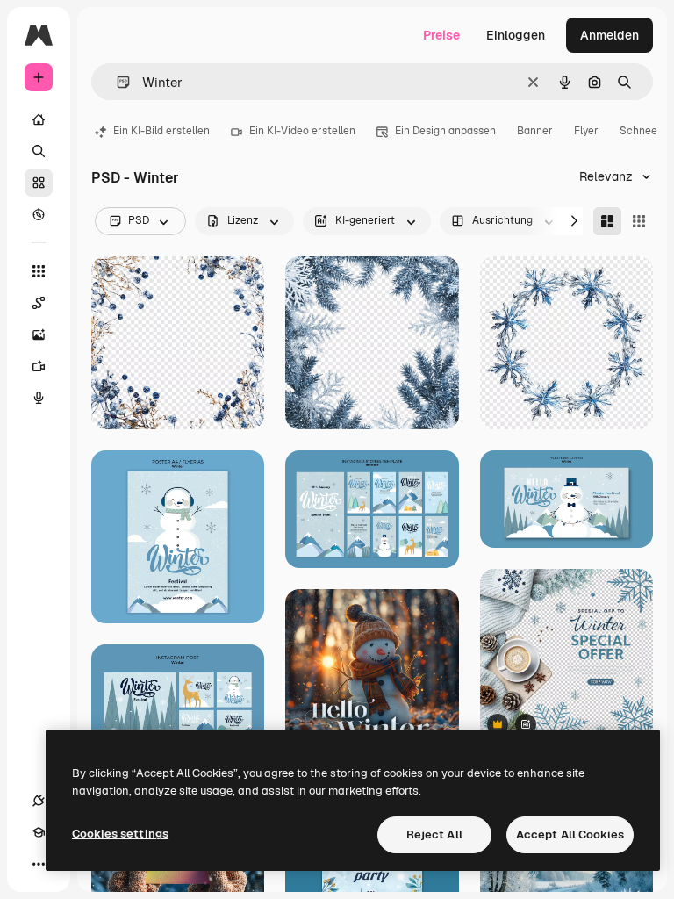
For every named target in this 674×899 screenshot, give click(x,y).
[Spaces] (39, 303)
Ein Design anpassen (445, 131)
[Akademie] (39, 832)
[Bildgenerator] (39, 334)
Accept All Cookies (570, 834)
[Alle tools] (39, 271)
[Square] (639, 221)
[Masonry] (607, 221)
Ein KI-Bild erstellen (161, 131)
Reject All (434, 834)
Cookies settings (120, 833)
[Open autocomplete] (116, 82)
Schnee (638, 131)
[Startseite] (39, 119)
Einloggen (515, 35)
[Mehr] (39, 864)
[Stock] (39, 183)
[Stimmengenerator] (39, 398)
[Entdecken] (39, 214)
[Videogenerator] (39, 366)
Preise (441, 35)
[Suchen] (39, 151)
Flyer (586, 131)
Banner (535, 131)
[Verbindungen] (39, 801)
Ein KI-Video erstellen (302, 131)
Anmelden (609, 35)
